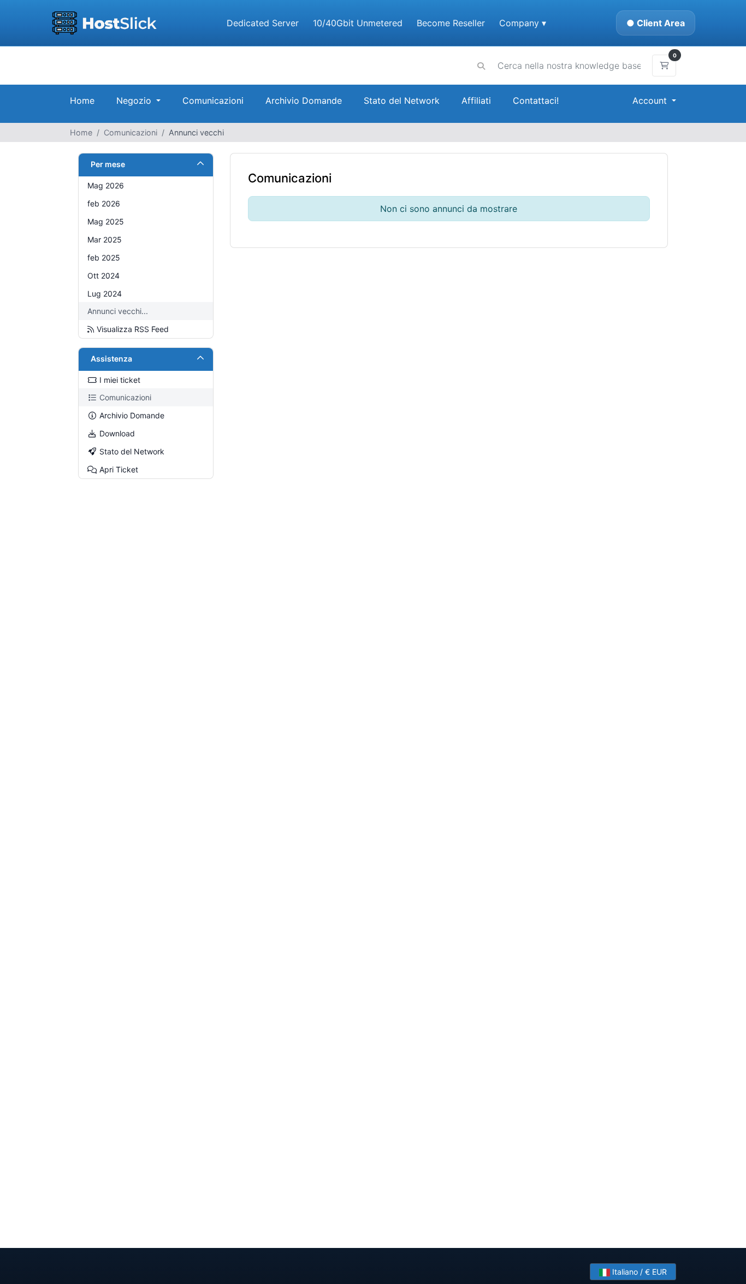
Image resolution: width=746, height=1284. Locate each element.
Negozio (135, 100)
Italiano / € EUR (638, 1271)
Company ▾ (522, 22)
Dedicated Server (263, 22)
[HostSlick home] (104, 23)
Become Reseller (451, 22)
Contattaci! (536, 100)
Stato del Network (402, 100)
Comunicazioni (213, 100)
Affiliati (476, 100)
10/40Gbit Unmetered (357, 22)
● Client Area (655, 22)
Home (82, 100)
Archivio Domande (303, 100)
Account (651, 100)
